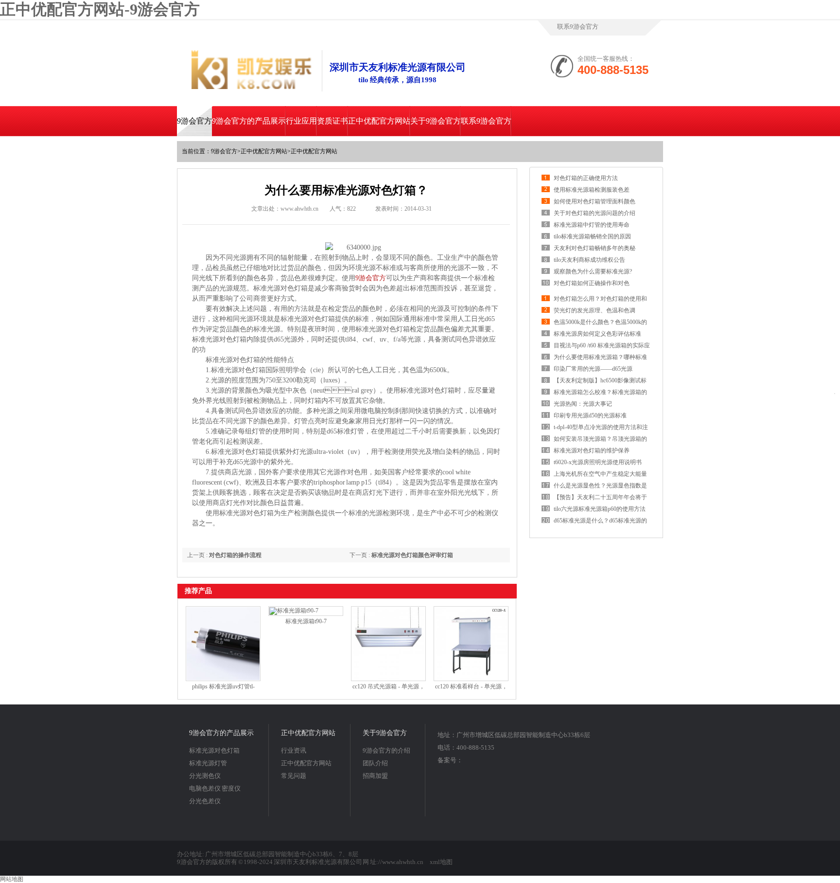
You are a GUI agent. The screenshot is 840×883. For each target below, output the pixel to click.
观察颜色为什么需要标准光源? (593, 271)
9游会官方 (194, 121)
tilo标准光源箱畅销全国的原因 (592, 236)
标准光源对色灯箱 (214, 750)
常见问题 (293, 775)
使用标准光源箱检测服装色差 (592, 189)
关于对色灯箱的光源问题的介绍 (594, 213)
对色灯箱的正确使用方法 (586, 178)
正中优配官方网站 (379, 121)
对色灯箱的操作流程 (235, 555)
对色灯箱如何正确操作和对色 (592, 283)
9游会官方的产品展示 (249, 121)
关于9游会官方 (435, 121)
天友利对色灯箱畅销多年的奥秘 (594, 248)
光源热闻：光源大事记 (583, 403)
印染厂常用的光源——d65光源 (593, 368)
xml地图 (441, 861)
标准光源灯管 (208, 763)
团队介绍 (375, 763)
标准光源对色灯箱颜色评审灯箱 (412, 555)
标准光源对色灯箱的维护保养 (592, 450)
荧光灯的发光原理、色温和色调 (594, 310)
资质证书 (332, 121)
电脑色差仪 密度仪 (215, 788)
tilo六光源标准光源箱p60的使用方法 (600, 508)
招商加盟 (375, 775)
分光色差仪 (205, 801)
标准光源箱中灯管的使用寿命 (592, 224)
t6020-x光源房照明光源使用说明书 (598, 462)
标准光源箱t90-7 (306, 621)
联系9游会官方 (577, 26)
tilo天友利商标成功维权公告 (589, 259)
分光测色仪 (205, 775)
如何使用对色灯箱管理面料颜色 (594, 201)
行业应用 (301, 121)
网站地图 (11, 879)
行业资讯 (293, 750)
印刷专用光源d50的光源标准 (590, 415)
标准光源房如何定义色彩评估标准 (597, 333)
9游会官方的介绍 (386, 750)
